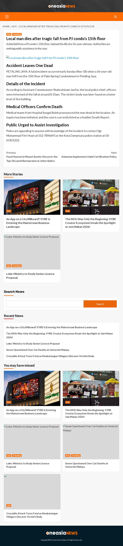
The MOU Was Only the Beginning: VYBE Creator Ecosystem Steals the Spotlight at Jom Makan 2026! (90, 222)
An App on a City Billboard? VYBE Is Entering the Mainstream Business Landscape (28, 222)
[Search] (116, 17)
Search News (14, 292)
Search (100, 303)
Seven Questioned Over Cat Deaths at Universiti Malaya (37, 349)
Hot (8, 34)
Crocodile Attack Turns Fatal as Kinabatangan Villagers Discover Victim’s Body (50, 356)
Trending (17, 34)
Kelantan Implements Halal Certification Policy (89, 154)
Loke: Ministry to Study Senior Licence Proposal (33, 343)
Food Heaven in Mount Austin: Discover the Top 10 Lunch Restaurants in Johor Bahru (31, 156)
